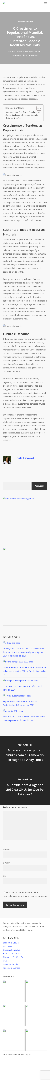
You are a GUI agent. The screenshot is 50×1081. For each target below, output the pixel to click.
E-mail (6, 862)
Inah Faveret (17, 51)
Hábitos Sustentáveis (12, 953)
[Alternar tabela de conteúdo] (37, 108)
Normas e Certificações (13, 957)
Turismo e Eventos (11, 968)
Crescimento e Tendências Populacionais (23, 112)
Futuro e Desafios (13, 118)
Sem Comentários (19, 55)
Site (4, 876)
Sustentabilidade (25, 21)
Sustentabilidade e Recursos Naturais (22, 115)
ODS (5, 960)
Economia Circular (11, 942)
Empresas (7, 946)
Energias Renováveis (12, 950)
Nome (6, 849)
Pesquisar (39, 486)
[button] (45, 3)
